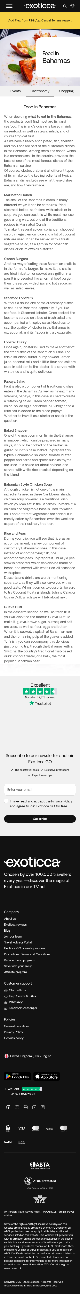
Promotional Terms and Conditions (27, 954)
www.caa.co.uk (12, 1268)
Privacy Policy (62, 801)
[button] (40, 819)
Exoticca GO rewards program (24, 948)
